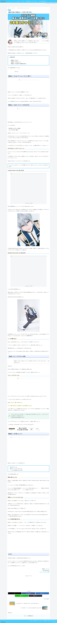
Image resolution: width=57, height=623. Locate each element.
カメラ (38, 620)
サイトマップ (54, 620)
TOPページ (31, 620)
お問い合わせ (49, 620)
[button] (35, 596)
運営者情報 (45, 620)
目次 (15, 71)
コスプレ (41, 620)
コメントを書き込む (28, 615)
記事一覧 (35, 620)
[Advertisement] (28, 542)
